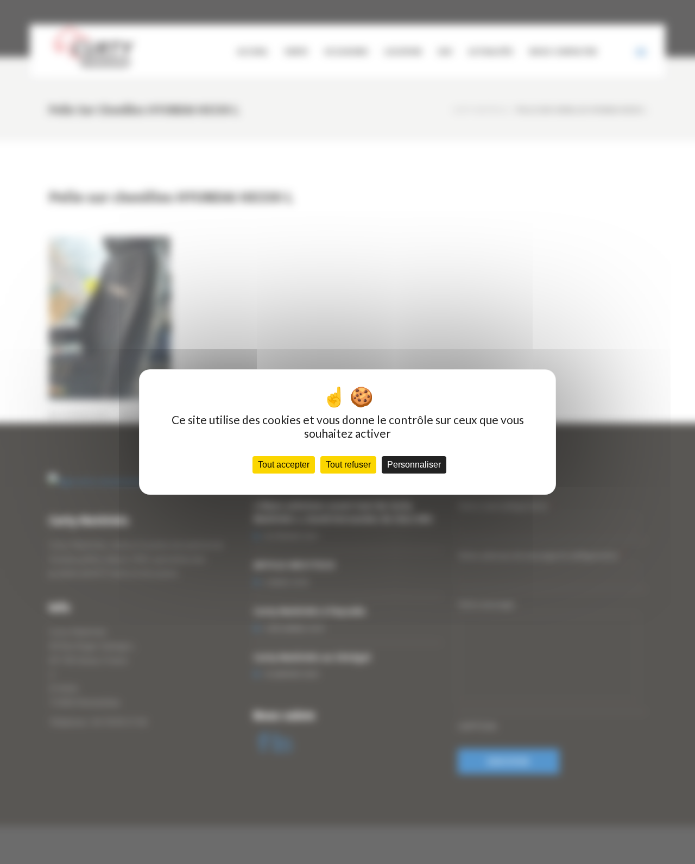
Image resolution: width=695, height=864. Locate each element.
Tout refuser (348, 464)
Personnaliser (414, 464)
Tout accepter (283, 464)
